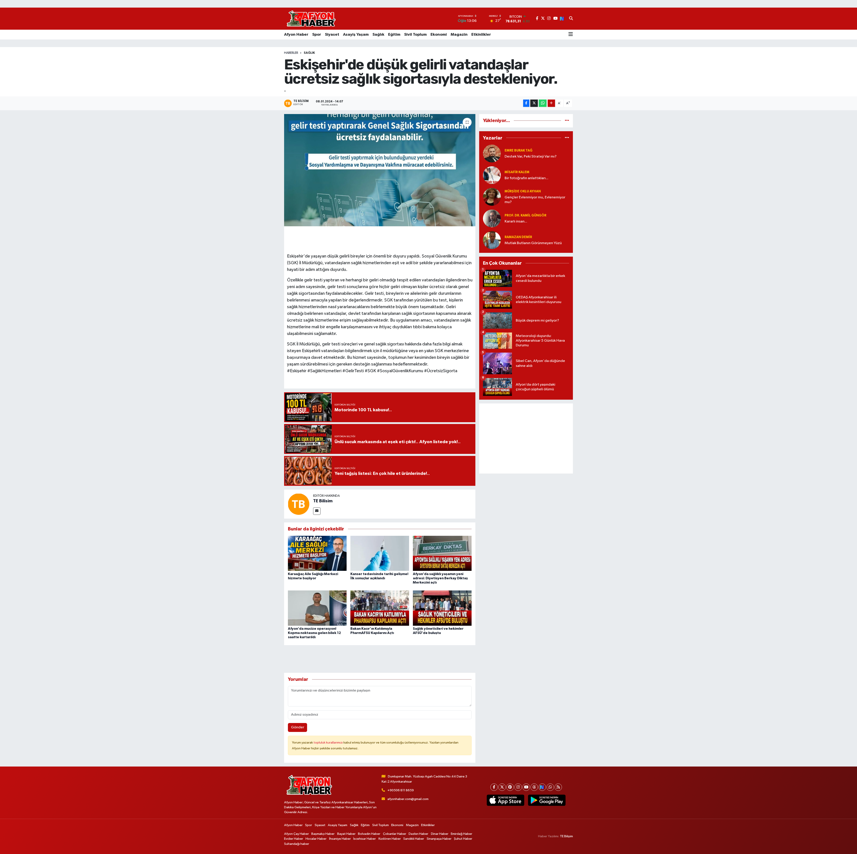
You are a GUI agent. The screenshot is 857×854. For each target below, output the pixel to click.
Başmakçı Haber (323, 833)
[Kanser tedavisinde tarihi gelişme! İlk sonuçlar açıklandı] (379, 553)
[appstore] (505, 800)
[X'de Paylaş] (534, 103)
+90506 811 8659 (400, 790)
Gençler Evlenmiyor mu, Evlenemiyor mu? (535, 199)
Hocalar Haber (316, 838)
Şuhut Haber (463, 838)
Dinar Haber (439, 833)
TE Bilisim (323, 501)
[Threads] (534, 787)
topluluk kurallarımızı (328, 742)
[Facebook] (494, 787)
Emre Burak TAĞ (519, 150)
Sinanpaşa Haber (439, 838)
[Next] (542, 787)
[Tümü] (567, 121)
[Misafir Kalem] (492, 175)
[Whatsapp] (550, 787)
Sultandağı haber (296, 844)
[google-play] (546, 800)
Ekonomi (439, 35)
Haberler (291, 52)
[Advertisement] (526, 438)
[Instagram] (518, 787)
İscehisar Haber (364, 838)
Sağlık (378, 35)
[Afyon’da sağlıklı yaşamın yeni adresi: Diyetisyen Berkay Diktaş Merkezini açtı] (442, 553)
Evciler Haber (293, 838)
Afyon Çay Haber (296, 833)
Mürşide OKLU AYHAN (523, 191)
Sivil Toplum (415, 35)
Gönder (297, 727)
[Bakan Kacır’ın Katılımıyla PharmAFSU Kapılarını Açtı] (379, 608)
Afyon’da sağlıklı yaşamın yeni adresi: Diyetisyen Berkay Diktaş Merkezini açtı (440, 578)
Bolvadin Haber (369, 833)
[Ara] (571, 19)
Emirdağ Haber (461, 833)
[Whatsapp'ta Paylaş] (543, 103)
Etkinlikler (481, 35)
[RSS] (558, 787)
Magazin (459, 35)
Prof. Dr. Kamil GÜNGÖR (525, 215)
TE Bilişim (566, 836)
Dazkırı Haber (418, 833)
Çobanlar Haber (394, 833)
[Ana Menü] (570, 34)
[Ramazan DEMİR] (492, 240)
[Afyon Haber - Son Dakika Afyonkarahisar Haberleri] (311, 18)
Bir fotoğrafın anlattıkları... (526, 178)
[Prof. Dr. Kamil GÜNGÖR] (492, 218)
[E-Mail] (316, 511)
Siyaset (332, 35)
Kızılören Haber (390, 838)
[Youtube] (526, 787)
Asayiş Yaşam (356, 35)
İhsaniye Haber (340, 838)
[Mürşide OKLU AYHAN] (492, 197)
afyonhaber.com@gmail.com (407, 799)
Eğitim (394, 35)
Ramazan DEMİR (518, 237)
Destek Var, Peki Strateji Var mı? (531, 156)
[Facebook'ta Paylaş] (526, 103)
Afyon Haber (296, 35)
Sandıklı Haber (413, 838)
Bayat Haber (346, 833)
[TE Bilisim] (298, 504)
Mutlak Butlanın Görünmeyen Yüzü (533, 243)
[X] (502, 787)
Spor (316, 35)
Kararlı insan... (516, 221)
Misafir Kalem (517, 172)
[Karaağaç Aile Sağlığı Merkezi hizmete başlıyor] (317, 553)
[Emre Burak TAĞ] (492, 153)
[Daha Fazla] (551, 103)
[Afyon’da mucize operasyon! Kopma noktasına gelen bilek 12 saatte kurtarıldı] (317, 608)
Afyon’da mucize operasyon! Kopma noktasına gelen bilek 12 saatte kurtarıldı (314, 633)
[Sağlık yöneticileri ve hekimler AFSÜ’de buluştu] (442, 608)
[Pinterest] (510, 787)
